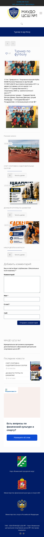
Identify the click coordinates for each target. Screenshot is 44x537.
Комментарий (9, 274)
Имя (6, 296)
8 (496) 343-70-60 (23, 2)
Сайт (6, 313)
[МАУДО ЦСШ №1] (22, 13)
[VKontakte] (20, 533)
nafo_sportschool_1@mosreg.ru (23, 4)
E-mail (7, 304)
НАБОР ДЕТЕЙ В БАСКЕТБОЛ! (14, 247)
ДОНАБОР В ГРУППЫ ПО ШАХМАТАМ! (17, 208)
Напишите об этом (22, 438)
